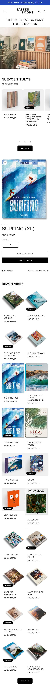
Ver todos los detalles (36, 271)
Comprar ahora (25, 260)
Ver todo (25, 148)
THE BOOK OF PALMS (34, 444)
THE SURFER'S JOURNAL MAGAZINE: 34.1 (35, 397)
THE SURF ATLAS (36, 316)
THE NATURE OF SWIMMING (12, 354)
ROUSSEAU (33, 520)
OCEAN (31, 480)
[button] (5, 11)
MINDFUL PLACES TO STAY (13, 630)
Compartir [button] (8, 271)
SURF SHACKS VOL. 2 (35, 556)
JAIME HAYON (11, 555)
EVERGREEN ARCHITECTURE (35, 668)
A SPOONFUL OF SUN (36, 593)
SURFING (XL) (11, 398)
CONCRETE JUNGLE (9, 317)
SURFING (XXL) (11, 442)
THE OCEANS (10, 667)
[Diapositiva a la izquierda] (19, 141)
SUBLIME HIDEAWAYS (10, 593)
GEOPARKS (33, 629)
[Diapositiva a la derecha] (30, 141)
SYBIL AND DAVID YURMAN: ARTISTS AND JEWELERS (33, 118)
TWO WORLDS (11, 480)
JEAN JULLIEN (11, 515)
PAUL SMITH (10, 114)
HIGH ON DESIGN (36, 353)
